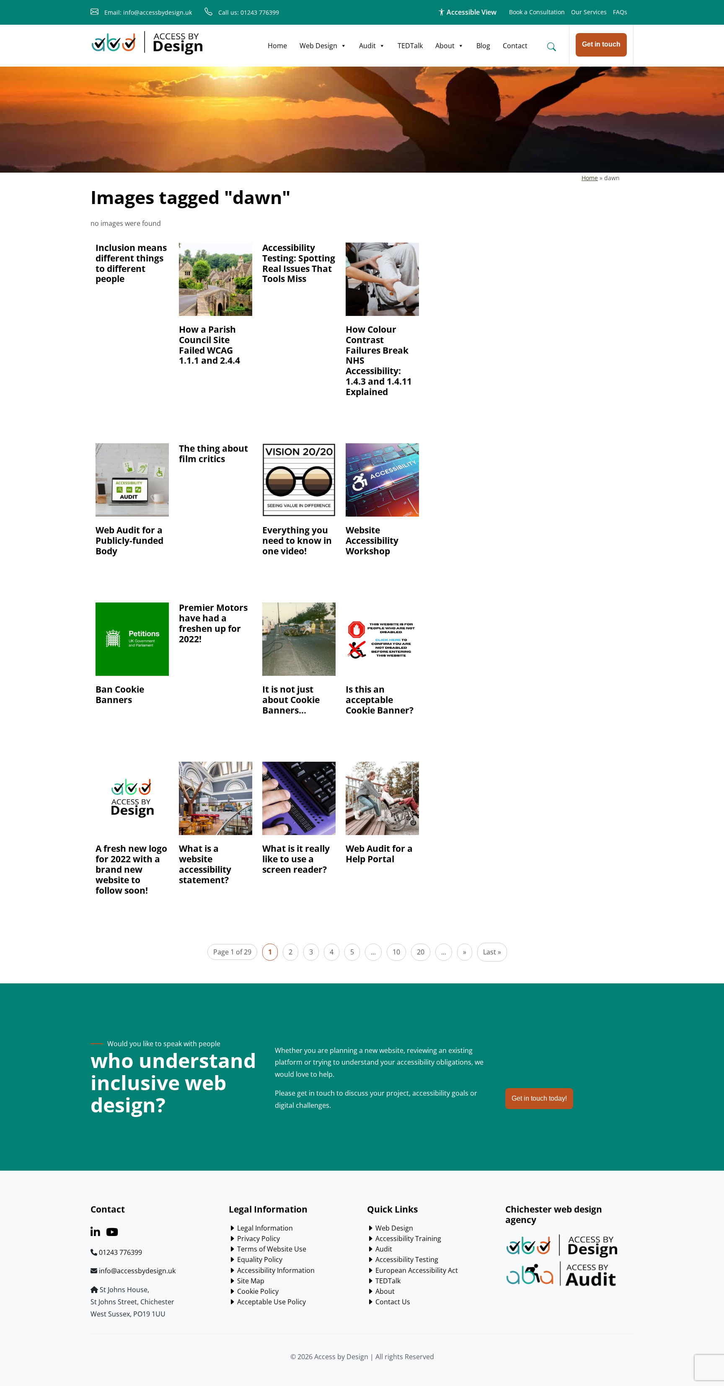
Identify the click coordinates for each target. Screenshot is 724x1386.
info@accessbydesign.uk (137, 1270)
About (445, 45)
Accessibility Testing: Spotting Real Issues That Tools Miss (298, 263)
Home (277, 45)
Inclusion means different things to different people (131, 263)
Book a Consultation (537, 12)
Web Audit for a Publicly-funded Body (129, 540)
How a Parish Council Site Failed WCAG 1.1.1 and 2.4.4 (209, 345)
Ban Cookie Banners (120, 694)
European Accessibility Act (416, 1270)
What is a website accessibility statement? (205, 864)
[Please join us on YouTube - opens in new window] (112, 1233)
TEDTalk (410, 45)
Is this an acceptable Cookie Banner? (380, 699)
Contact (515, 45)
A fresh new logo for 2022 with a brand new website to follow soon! (131, 869)
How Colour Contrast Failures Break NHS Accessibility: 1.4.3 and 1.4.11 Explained (379, 360)
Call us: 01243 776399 (248, 12)
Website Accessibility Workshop (372, 540)
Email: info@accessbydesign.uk (147, 12)
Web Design (318, 45)
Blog (483, 45)
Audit (367, 45)
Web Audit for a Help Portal (379, 854)
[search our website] (551, 46)
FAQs (620, 12)
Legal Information (264, 1228)
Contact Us (392, 1301)
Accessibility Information (275, 1270)
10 (396, 952)
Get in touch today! (539, 1098)
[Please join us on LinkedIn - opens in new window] (95, 1233)
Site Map (249, 1280)
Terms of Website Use (270, 1249)
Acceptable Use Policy (270, 1301)
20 (420, 952)
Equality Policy (258, 1259)
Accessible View (470, 12)
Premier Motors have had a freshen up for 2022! (213, 623)
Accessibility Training (407, 1238)
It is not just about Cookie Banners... (291, 699)
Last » (492, 952)
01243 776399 (120, 1252)
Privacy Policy (257, 1238)
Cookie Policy (257, 1291)
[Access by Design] (147, 43)
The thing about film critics (213, 453)
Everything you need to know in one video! (297, 540)
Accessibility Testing (406, 1259)
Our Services (589, 12)
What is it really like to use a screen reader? (296, 859)
